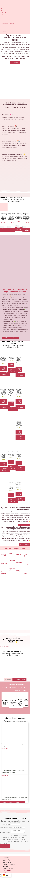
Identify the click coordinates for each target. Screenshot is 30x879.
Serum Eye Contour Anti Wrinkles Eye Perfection (11, 453)
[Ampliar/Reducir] (0, 874)
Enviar (4, 846)
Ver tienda (15, 62)
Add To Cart (3, 368)
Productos (4, 10)
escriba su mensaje (5, 832)
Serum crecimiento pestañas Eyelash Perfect (19, 454)
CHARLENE (13, 700)
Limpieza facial (6, 19)
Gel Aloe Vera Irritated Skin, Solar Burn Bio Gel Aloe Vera (19, 485)
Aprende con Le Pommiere (12, 802)
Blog (2, 29)
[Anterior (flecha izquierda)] (0, 876)
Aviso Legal (6, 857)
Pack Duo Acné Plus (11, 358)
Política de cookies (8, 868)
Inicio (2, 6)
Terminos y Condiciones (9, 859)
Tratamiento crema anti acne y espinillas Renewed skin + (3, 392)
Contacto (3, 27)
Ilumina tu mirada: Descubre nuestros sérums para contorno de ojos (15, 528)
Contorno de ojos (7, 17)
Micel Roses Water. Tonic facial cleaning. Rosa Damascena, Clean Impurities (11, 393)
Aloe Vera (4, 12)
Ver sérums (24, 544)
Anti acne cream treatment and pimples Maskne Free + (3, 454)
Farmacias (5, 866)
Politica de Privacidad (8, 860)
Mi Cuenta (3, 31)
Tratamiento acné (6, 21)
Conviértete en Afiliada (9, 864)
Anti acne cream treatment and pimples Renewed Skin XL (11, 485)
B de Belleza (26, 700)
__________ (2, 835)
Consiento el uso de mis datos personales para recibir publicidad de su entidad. (14, 841)
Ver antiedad (24, 525)
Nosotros (3, 8)
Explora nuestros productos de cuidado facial (15, 37)
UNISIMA (20, 699)
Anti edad (4, 15)
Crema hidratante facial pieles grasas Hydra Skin (19, 423)
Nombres (2, 824)
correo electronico (5, 827)
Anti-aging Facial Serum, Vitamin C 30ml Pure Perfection (18, 360)
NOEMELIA (5, 700)
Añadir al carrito (3, 230)
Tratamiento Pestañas (8, 23)
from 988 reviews (4, 646)
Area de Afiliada (7, 862)
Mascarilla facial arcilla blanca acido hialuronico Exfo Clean (3, 359)
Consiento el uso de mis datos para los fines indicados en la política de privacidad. (14, 837)
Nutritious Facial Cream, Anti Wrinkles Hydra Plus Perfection (19, 392)
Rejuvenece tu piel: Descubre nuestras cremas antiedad (15, 508)
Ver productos (10, 338)
